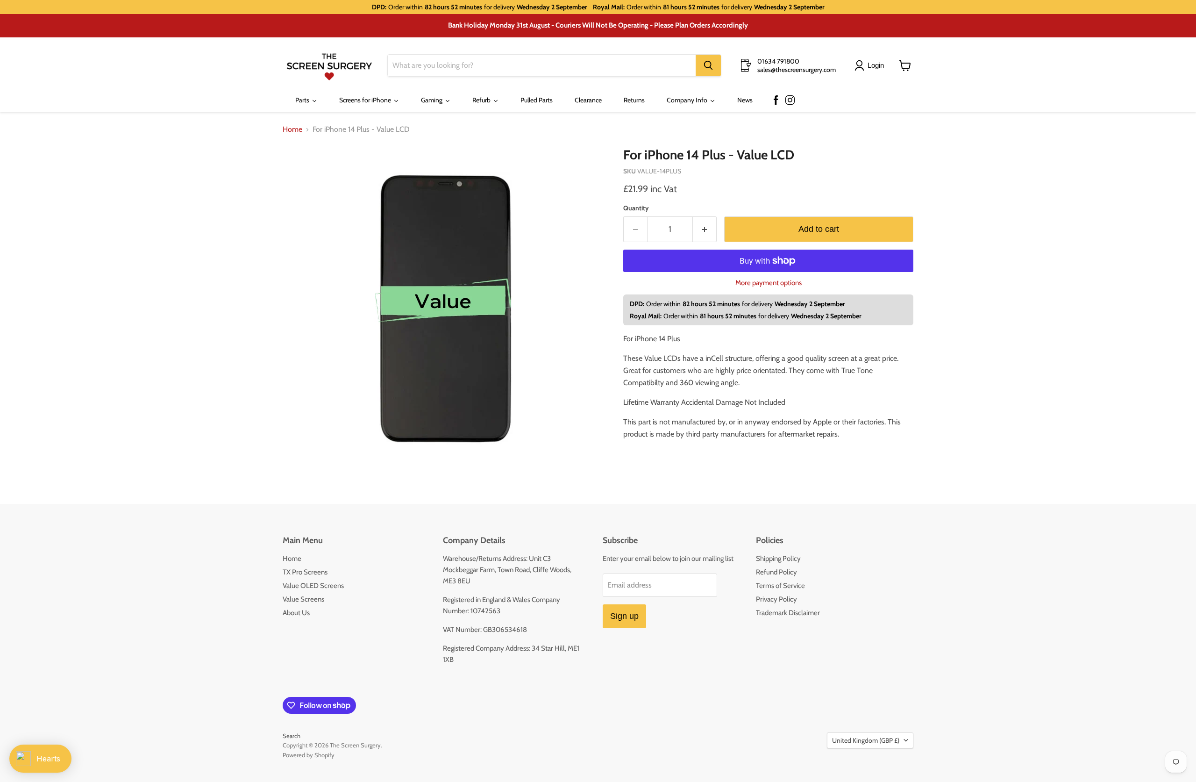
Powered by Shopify (309, 755)
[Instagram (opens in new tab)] (790, 100)
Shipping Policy (778, 558)
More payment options (768, 283)
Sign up (624, 616)
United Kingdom (865, 740)
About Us (296, 613)
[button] (871, 65)
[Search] (708, 65)
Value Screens (303, 599)
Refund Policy (776, 572)
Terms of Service (780, 585)
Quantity (636, 208)
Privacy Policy (776, 599)
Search (291, 735)
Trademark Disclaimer (788, 613)
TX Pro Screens (305, 572)
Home (292, 129)
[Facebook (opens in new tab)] (776, 100)
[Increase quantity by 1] (705, 229)
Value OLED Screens (313, 585)
